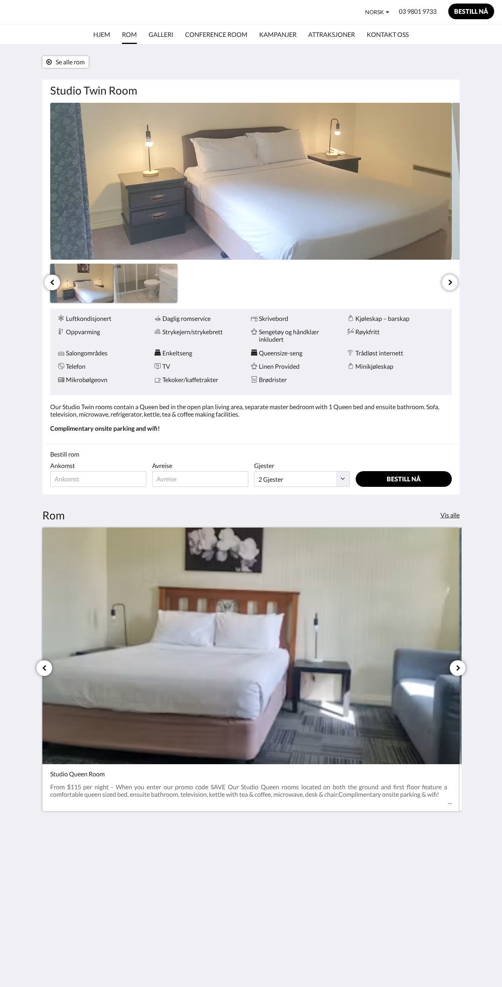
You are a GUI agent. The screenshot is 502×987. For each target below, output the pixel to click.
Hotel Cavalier (45, 12)
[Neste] (450, 282)
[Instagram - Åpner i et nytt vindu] (444, 858)
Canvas (442, 913)
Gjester (264, 465)
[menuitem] (101, 34)
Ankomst (62, 465)
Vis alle (450, 515)
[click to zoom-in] (251, 181)
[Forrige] (52, 282)
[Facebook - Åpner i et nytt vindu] (422, 858)
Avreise (162, 465)
